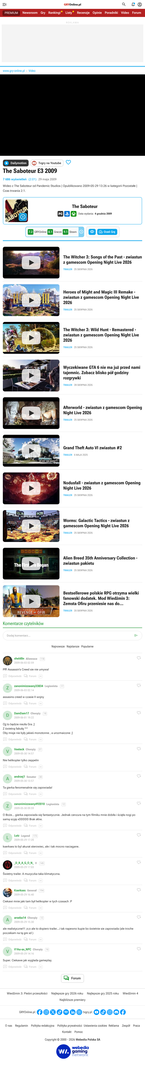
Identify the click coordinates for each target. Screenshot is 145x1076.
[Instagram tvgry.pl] (110, 1012)
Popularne (87, 646)
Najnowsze (58, 646)
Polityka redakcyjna (42, 1025)
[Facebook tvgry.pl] (123, 1012)
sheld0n (19, 658)
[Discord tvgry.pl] (116, 1012)
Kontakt (66, 1032)
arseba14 (20, 917)
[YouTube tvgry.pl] (96, 1012)
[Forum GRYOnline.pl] (79, 1012)
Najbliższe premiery (72, 1000)
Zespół (126, 1025)
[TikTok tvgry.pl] (103, 1012)
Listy (69, 13)
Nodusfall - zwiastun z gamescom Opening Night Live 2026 (72, 488)
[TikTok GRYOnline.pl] (59, 1012)
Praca (136, 1025)
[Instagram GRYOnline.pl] (46, 1012)
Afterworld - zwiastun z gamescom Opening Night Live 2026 (72, 413)
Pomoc (78, 1032)
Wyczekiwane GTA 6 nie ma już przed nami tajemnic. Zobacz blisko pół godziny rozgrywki (72, 375)
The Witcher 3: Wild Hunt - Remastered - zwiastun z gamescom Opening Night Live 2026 (72, 338)
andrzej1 (19, 776)
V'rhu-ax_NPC (22, 949)
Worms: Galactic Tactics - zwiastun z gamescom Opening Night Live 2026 (72, 526)
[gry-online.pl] (72, 4)
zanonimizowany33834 (28, 686)
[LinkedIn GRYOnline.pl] (73, 1012)
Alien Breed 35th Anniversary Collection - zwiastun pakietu (72, 563)
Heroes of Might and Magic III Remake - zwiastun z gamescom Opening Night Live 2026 (72, 300)
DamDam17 (21, 713)
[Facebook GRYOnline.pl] (39, 1012)
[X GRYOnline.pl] (53, 1012)
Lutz (16, 835)
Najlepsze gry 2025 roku (103, 993)
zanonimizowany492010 (29, 803)
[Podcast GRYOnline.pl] (66, 1012)
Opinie (97, 13)
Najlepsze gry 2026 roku (67, 993)
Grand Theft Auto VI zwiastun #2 (72, 450)
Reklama (114, 1025)
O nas (8, 1025)
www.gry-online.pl (14, 71)
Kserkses (20, 890)
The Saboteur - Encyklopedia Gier (72, 211)
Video (125, 13)
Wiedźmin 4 (130, 993)
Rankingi (54, 13)
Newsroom (30, 13)
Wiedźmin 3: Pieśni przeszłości (27, 993)
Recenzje (83, 13)
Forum (136, 13)
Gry (43, 13)
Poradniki (111, 13)
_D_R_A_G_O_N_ (24, 862)
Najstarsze (73, 646)
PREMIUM (11, 13)
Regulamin (21, 1025)
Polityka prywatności (69, 1025)
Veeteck (19, 749)
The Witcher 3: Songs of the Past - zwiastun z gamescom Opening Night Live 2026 (72, 262)
